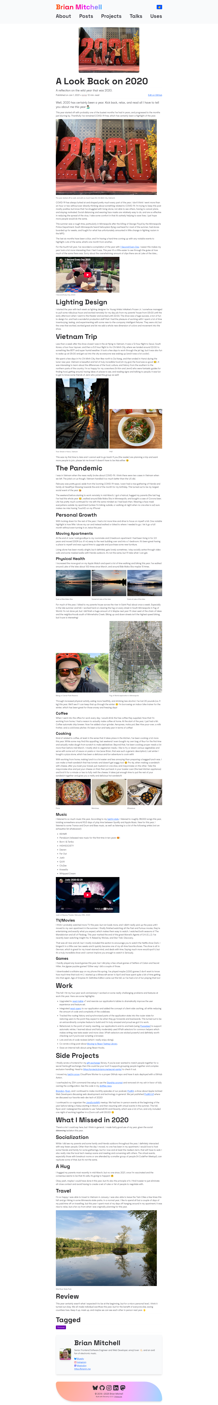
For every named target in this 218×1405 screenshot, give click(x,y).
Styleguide (118, 1397)
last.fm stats (113, 819)
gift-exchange (93, 1062)
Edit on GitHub (155, 95)
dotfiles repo (105, 1086)
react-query (75, 1008)
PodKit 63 (149, 1094)
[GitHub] (102, 1387)
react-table (77, 1001)
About (63, 16)
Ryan (67, 1091)
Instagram (81, 1362)
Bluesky (80, 1358)
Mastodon (81, 1365)
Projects (111, 16)
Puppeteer (145, 1026)
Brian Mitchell (79, 7)
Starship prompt (115, 1082)
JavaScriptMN (93, 1102)
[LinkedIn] (115, 1387)
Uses (156, 16)
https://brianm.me (82, 1369)
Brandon (60, 1091)
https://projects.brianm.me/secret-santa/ (102, 1069)
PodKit (130, 1091)
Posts (86, 16)
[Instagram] (109, 1387)
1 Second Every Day (129, 247)
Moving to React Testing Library (102, 1043)
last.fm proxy (73, 1074)
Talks (136, 16)
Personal (60, 1327)
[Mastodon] (122, 1387)
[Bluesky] (95, 1387)
